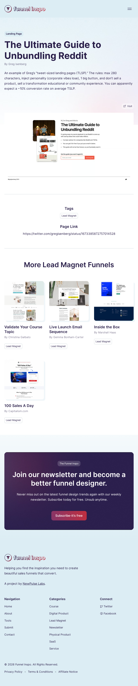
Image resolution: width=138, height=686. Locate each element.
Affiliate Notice (68, 671)
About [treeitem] (8, 613)
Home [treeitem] (8, 606)
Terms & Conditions (40, 671)
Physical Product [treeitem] (60, 634)
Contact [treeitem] (9, 634)
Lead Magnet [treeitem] (57, 620)
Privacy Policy (13, 671)
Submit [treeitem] (8, 627)
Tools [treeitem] (7, 620)
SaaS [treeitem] (52, 641)
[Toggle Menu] (130, 9)
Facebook (110, 613)
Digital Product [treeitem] (58, 613)
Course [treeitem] (53, 606)
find (25, 568)
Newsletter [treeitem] (56, 627)
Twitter (108, 606)
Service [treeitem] (54, 648)
